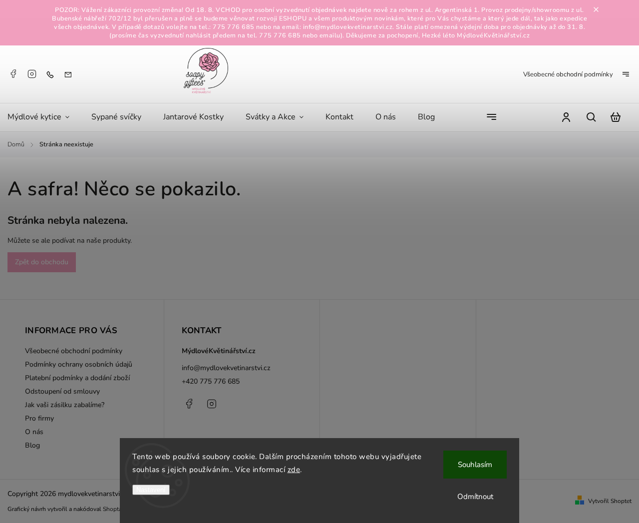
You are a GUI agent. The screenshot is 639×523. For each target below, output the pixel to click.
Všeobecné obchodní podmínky (568, 74)
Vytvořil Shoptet (610, 501)
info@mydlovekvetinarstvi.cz (226, 368)
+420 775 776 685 (211, 381)
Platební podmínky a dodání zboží (77, 378)
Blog (32, 445)
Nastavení (151, 490)
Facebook (12, 73)
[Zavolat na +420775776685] (52, 74)
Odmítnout (475, 497)
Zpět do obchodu (41, 262)
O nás (34, 432)
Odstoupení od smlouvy (62, 391)
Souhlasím (475, 465)
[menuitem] (43, 117)
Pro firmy (39, 418)
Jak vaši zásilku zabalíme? (64, 405)
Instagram (31, 73)
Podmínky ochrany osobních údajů (78, 364)
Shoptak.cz (117, 509)
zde (294, 470)
